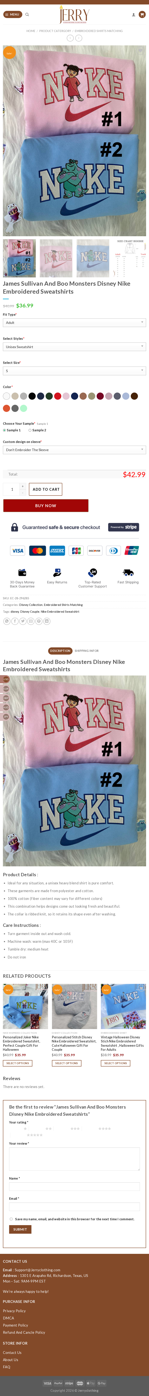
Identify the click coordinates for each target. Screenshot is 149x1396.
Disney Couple (29, 611)
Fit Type (10, 314)
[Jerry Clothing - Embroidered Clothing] (75, 14)
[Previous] (10, 141)
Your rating (19, 1122)
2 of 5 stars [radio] (37, 1128)
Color (8, 387)
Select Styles (13, 338)
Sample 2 (39, 430)
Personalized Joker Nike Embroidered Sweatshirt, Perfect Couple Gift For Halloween (21, 1043)
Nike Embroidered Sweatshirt (60, 611)
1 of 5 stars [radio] (15, 1128)
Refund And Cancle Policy (24, 1332)
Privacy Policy (14, 1311)
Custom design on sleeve (22, 442)
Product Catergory (55, 31)
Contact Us (12, 1352)
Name (14, 1178)
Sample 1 (14, 430)
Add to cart (46, 489)
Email (14, 1198)
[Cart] (142, 14)
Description (60, 650)
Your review (19, 1143)
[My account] (134, 14)
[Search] (27, 14)
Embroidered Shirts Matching (99, 31)
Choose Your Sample (19, 423)
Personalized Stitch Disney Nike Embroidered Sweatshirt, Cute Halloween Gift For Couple (74, 1043)
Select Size (12, 362)
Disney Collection (30, 604)
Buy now (45, 505)
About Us (10, 1360)
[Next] (138, 141)
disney (15, 611)
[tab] (60, 650)
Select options (17, 1063)
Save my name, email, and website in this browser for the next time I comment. (74, 1219)
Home (30, 31)
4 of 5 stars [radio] (90, 1128)
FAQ (6, 1367)
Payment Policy (15, 1325)
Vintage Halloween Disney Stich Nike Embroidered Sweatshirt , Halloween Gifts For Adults (122, 1043)
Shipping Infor (87, 650)
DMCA (8, 1318)
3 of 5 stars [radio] (62, 1128)
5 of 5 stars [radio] (18, 1135)
